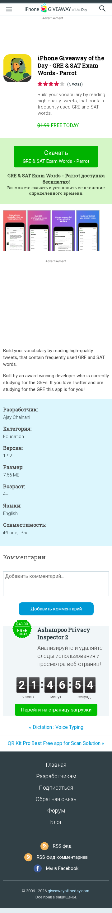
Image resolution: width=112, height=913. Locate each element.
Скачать (56, 156)
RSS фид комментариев (62, 857)
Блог (56, 822)
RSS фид (62, 846)
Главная (56, 764)
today (58, 125)
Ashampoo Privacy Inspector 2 (63, 633)
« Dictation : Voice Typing (56, 727)
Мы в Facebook (62, 868)
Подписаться (56, 787)
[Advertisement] (56, 35)
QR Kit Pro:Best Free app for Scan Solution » (56, 743)
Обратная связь (56, 799)
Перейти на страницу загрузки (56, 710)
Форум (56, 810)
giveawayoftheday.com (68, 891)
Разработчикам (56, 776)
